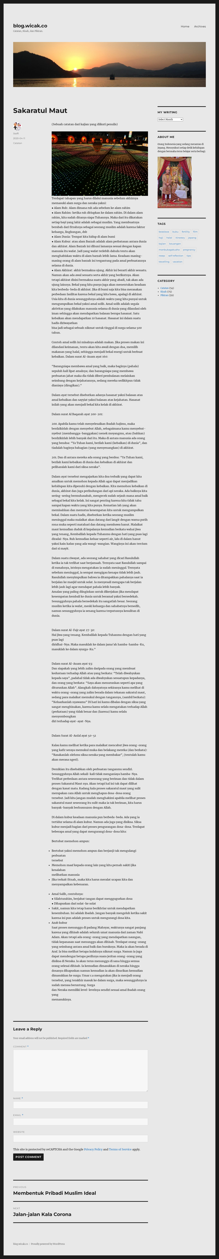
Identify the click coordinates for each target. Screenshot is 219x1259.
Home (185, 26)
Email (18, 1115)
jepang (192, 237)
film (195, 231)
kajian (162, 243)
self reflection (175, 255)
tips (189, 255)
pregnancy (189, 249)
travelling (164, 261)
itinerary (180, 237)
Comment (21, 1046)
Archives (200, 26)
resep (162, 255)
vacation (177, 261)
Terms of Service (120, 1149)
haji (161, 237)
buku (175, 231)
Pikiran (164, 295)
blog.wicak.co (30, 26)
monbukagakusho (169, 249)
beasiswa (164, 231)
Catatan (17, 143)
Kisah (163, 291)
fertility (186, 231)
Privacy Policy (93, 1149)
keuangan (175, 243)
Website (19, 1131)
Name (18, 1098)
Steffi (16, 133)
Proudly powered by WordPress (48, 1244)
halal (169, 237)
